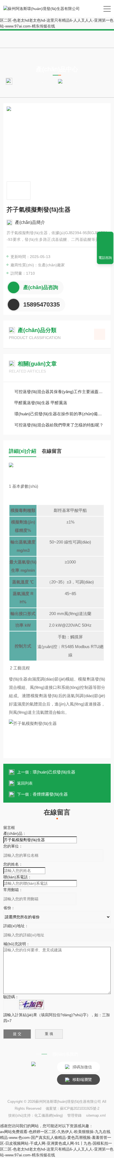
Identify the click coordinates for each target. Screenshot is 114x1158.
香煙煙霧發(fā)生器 (50, 794)
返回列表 (25, 783)
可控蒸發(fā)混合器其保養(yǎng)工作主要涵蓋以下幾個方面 (59, 391)
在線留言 (52, 451)
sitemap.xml (96, 1115)
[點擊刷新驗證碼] (31, 1004)
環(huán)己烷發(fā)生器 (54, 772)
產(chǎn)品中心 (78, 81)
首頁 (51, 81)
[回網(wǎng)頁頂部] (105, 237)
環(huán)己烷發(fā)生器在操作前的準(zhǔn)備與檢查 (59, 413)
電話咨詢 (105, 258)
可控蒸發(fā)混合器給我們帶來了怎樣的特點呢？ (58, 425)
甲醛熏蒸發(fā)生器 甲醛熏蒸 (40, 402)
